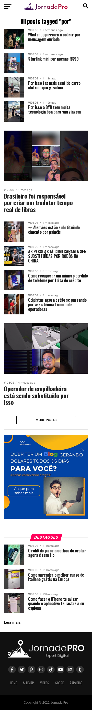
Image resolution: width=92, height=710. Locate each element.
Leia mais (12, 622)
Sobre (59, 682)
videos (44, 682)
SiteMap (28, 682)
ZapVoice (76, 682)
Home (13, 682)
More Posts (46, 420)
